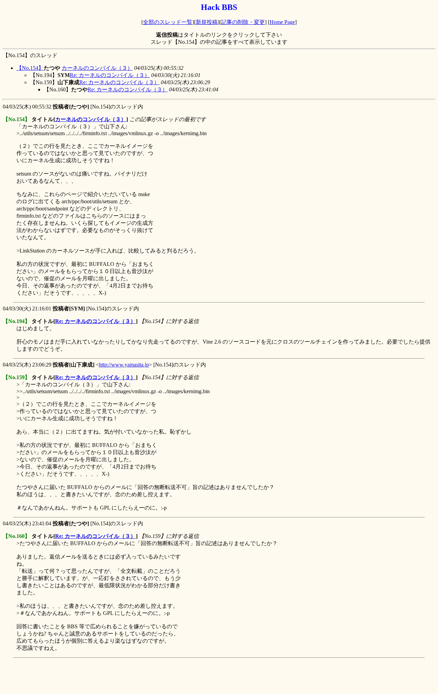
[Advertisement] (127, 675)
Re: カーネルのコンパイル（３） (110, 75)
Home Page (282, 22)
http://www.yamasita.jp (124, 365)
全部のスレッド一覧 (167, 22)
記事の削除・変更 (243, 22)
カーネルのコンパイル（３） (97, 68)
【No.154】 (30, 68)
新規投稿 (207, 22)
